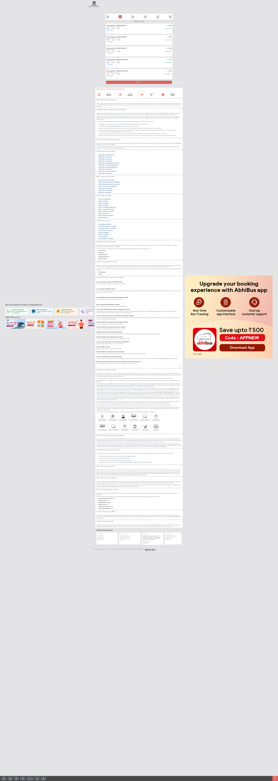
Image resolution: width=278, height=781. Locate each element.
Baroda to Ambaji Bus (103, 232)
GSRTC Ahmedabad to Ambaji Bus (106, 180)
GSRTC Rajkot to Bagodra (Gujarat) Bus (107, 167)
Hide (179, 366)
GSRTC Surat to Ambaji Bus (104, 192)
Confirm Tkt (103, 549)
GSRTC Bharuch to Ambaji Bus (105, 190)
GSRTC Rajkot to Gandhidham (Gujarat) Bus (108, 163)
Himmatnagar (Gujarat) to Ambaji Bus (107, 226)
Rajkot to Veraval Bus (103, 205)
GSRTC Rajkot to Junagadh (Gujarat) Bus (108, 165)
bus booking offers (113, 126)
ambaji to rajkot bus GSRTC (130, 462)
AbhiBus (95, 549)
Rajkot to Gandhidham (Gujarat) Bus (107, 207)
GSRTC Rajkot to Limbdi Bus (105, 156)
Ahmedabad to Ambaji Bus (104, 224)
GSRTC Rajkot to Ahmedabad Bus (106, 154)
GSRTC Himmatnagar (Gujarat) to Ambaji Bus (109, 182)
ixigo (99, 549)
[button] (107, 16)
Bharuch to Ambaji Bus (103, 234)
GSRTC (110, 383)
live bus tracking (165, 358)
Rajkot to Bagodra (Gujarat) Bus (106, 211)
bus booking (167, 146)
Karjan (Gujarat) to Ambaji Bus (105, 230)
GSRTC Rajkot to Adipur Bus (105, 173)
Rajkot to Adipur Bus (103, 217)
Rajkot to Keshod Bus (103, 203)
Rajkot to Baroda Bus (103, 213)
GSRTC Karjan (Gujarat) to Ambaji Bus (107, 186)
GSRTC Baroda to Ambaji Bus (105, 188)
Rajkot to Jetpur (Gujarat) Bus (105, 215)
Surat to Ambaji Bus (103, 236)
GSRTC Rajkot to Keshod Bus (105, 158)
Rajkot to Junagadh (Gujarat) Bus (106, 209)
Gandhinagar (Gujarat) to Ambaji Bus (107, 228)
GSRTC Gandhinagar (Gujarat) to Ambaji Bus (109, 184)
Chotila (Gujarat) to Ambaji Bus (105, 238)
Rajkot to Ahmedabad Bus (104, 199)
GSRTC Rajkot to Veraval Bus (105, 161)
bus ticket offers (151, 311)
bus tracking (154, 524)
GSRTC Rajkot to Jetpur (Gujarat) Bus (107, 171)
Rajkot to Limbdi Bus (103, 201)
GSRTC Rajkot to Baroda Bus (105, 169)
